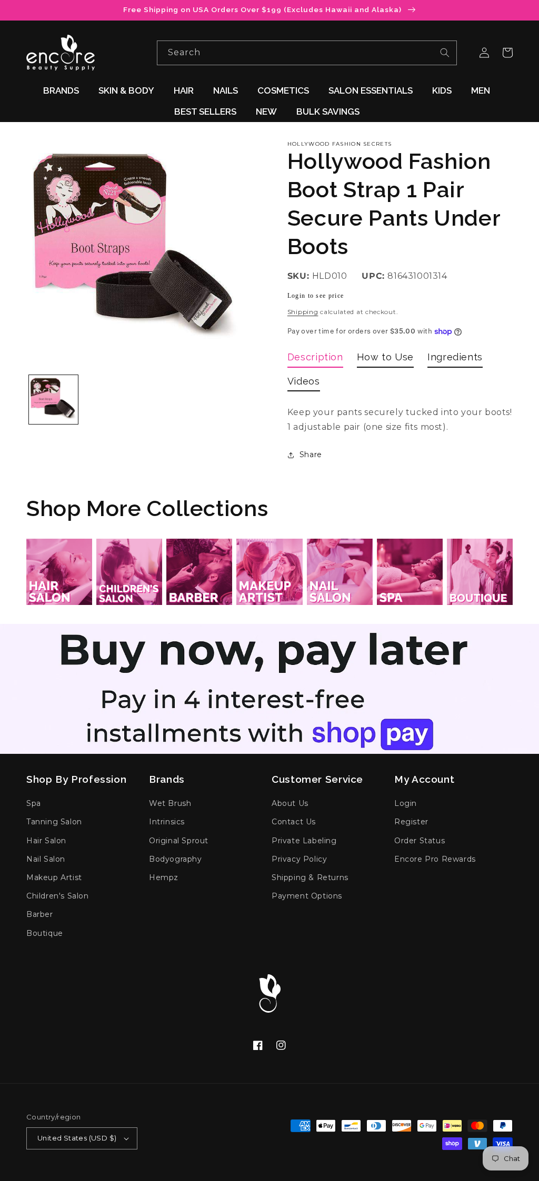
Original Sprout (178, 840)
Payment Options (307, 896)
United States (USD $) (76, 1138)
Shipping (302, 312)
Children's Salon (57, 896)
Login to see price (315, 295)
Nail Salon (45, 859)
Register (411, 821)
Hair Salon (46, 840)
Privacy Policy (299, 859)
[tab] (315, 359)
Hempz (163, 877)
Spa (33, 803)
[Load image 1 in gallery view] (53, 399)
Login (405, 803)
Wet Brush (170, 803)
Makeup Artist (54, 877)
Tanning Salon (54, 821)
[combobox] (306, 53)
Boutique (44, 933)
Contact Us (294, 821)
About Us (290, 803)
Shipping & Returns (310, 877)
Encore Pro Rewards (435, 859)
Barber (39, 914)
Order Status (419, 840)
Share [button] (311, 454)
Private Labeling (304, 840)
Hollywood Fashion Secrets (339, 143)
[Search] (444, 52)
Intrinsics (167, 821)
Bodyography (175, 859)
